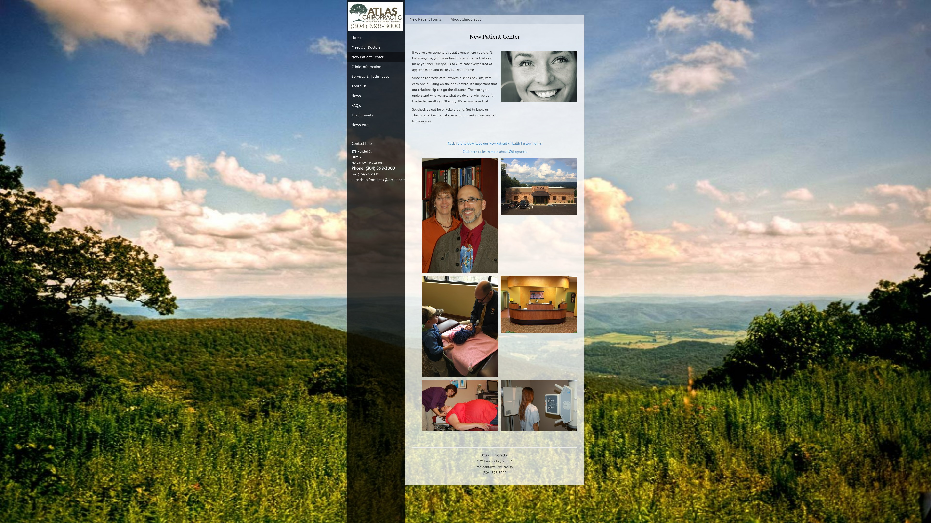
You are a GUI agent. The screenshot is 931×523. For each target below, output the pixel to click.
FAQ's (356, 105)
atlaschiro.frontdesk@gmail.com (379, 180)
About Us (359, 86)
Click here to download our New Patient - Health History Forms (495, 143)
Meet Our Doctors (366, 47)
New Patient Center (367, 57)
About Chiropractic (466, 19)
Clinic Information (366, 67)
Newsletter (360, 125)
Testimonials (362, 115)
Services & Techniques (370, 76)
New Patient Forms (425, 19)
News (356, 96)
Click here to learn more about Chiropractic (495, 152)
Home (356, 38)
